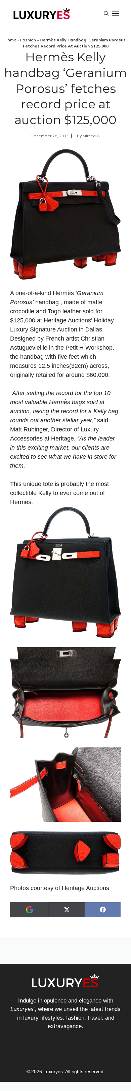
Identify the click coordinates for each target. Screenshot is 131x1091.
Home (10, 39)
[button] (106, 13)
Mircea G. (92, 135)
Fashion (28, 39)
